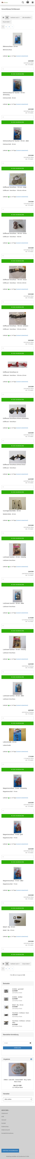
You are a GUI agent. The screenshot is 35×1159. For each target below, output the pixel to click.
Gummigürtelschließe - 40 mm (12, 511)
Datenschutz (4, 1126)
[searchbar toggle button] (22, 2)
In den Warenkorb (17, 74)
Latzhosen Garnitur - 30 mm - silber (13, 603)
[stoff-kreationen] (4, 2)
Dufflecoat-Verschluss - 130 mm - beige (14, 187)
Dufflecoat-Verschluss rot (10, 372)
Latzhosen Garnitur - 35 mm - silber (13, 696)
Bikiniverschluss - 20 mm (10, 46)
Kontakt (3, 1123)
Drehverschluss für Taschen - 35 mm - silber (16, 141)
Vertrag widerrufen (10, 1150)
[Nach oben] (30, 1156)
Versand (3, 1120)
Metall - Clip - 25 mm (9, 927)
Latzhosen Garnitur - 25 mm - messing (14, 557)
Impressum (4, 1113)
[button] (3, 18)
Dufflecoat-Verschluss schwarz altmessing (15, 418)
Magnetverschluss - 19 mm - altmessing (15, 788)
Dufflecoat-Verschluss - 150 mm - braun (15, 279)
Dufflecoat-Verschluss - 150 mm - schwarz (15, 326)
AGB (2, 1116)
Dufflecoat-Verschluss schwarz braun (14, 464)
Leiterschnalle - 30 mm (9, 742)
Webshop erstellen (11, 1156)
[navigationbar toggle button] (32, 2)
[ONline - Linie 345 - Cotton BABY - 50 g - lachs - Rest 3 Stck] (17, 1069)
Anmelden (17, 1048)
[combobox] (15, 18)
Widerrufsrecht (5, 1130)
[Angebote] (31, 1059)
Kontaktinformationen (7, 1133)
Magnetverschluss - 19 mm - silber (13, 880)
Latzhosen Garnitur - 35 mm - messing (14, 649)
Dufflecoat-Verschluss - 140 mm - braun (15, 233)
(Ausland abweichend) (22, 56)
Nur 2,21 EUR (17, 1085)
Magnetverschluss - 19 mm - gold (13, 834)
